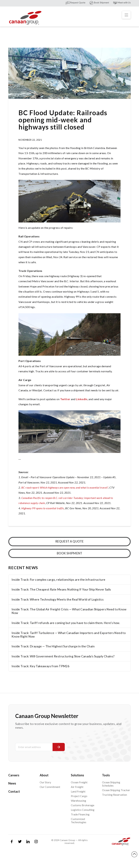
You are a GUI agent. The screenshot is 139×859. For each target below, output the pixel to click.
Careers (13, 775)
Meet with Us (124, 2)
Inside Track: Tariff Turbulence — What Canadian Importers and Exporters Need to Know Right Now (69, 634)
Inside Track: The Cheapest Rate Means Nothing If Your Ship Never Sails (61, 589)
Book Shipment (101, 2)
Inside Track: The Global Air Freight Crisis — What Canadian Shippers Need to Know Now (69, 611)
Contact (14, 791)
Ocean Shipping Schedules (111, 784)
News (12, 783)
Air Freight (77, 786)
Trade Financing (80, 814)
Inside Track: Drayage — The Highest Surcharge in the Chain (53, 646)
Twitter (65, 399)
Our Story (45, 782)
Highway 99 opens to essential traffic (42, 508)
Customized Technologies (78, 820)
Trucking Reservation (114, 794)
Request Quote (77, 2)
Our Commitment (50, 786)
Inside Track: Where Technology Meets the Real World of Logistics (58, 599)
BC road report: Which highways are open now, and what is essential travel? (64, 487)
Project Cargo (79, 796)
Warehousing (78, 800)
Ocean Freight (79, 782)
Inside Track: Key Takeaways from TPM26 (40, 666)
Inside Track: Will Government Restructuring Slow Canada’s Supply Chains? (63, 656)
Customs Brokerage (82, 805)
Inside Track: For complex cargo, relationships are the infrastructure (58, 579)
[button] (126, 15)
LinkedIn (81, 399)
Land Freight (78, 791)
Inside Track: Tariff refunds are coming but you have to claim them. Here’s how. (66, 623)
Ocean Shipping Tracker (116, 790)
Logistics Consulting (82, 809)
